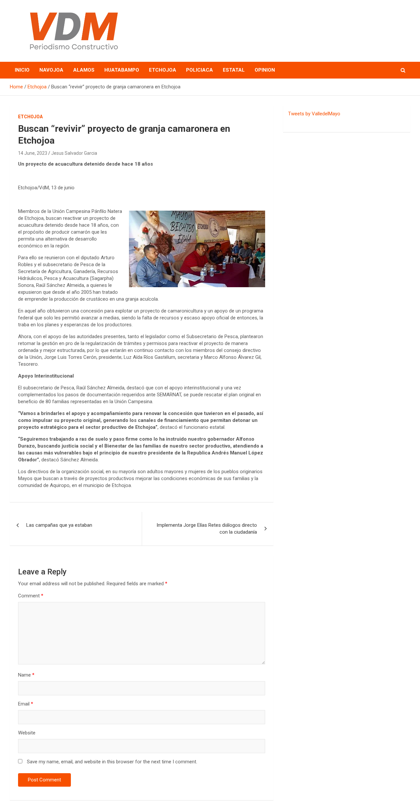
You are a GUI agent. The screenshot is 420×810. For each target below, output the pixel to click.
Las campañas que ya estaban (59, 525)
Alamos (83, 70)
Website (26, 733)
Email (25, 704)
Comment (30, 596)
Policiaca (199, 70)
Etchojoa (162, 70)
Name (26, 675)
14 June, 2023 (32, 153)
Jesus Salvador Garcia (74, 153)
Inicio (22, 70)
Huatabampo (121, 70)
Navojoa (51, 70)
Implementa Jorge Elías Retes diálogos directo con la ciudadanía (207, 528)
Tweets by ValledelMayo (314, 114)
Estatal (234, 70)
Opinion (265, 70)
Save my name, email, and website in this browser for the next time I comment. (112, 762)
